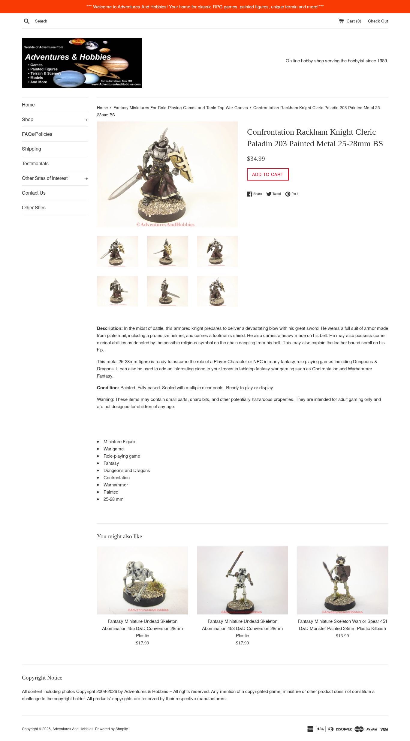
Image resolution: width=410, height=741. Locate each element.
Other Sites (34, 207)
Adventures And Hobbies (73, 728)
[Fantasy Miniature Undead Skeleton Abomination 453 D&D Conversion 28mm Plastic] (242, 580)
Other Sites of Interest (55, 178)
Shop (55, 119)
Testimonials (35, 163)
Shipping (31, 148)
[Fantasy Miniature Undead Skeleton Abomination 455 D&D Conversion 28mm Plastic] (142, 580)
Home (28, 104)
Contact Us (34, 192)
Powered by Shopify (111, 728)
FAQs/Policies (37, 133)
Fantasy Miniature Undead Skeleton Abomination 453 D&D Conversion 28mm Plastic (242, 628)
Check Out (378, 21)
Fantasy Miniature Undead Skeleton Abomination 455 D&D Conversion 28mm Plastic (142, 628)
